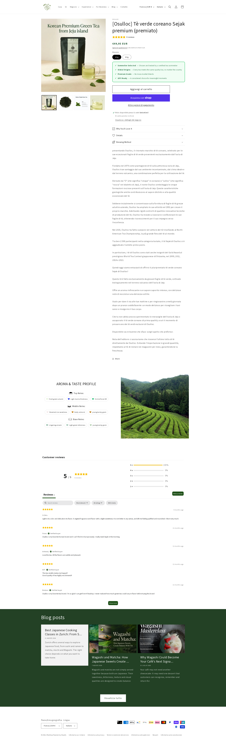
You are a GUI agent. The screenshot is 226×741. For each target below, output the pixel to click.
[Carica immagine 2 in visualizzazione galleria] (65, 102)
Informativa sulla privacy (96, 735)
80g (127, 57)
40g (116, 57)
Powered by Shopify (59, 735)
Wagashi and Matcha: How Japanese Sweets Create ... (110, 659)
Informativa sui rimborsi (77, 735)
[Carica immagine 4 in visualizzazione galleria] (97, 102)
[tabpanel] (113, 554)
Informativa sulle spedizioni (140, 735)
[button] (74, 7)
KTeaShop (49, 735)
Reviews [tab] (49, 494)
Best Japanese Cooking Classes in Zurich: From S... (63, 632)
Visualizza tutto (113, 698)
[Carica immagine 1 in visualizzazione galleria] (49, 102)
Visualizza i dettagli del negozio (128, 120)
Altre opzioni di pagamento (141, 105)
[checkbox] (112, 503)
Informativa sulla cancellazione (171, 735)
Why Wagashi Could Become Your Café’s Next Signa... (159, 659)
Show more (113, 603)
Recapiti (155, 735)
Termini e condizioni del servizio (118, 735)
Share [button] (117, 359)
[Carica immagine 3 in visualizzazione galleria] (81, 102)
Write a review (178, 494)
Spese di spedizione (119, 48)
